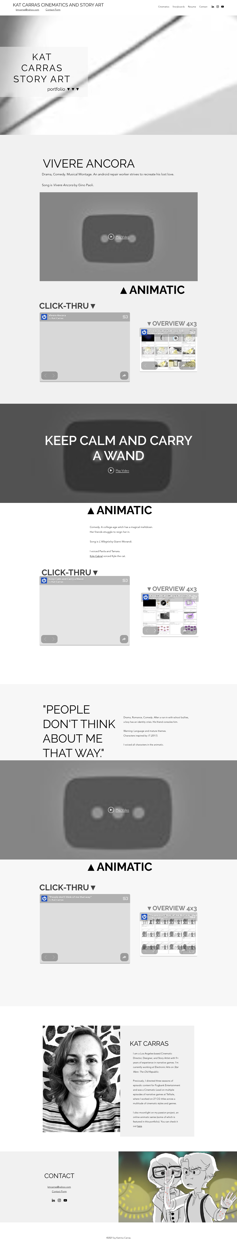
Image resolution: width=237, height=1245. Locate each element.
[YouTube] (222, 6)
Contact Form (53, 9)
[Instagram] (217, 6)
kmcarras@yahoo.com (27, 9)
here (139, 1126)
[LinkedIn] (212, 6)
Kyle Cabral (96, 556)
